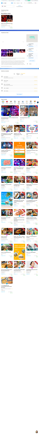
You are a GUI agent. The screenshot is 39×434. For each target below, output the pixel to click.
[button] (3, 41)
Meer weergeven (32, 60)
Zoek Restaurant (19, 154)
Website (32, 63)
